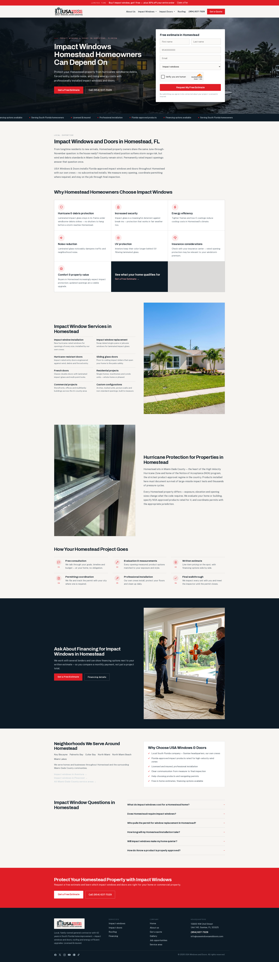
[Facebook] (55, 955)
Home (153, 923)
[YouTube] (69, 954)
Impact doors (115, 927)
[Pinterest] (74, 955)
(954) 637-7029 (197, 11)
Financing (113, 936)
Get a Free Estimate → (127, 279)
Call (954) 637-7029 (100, 90)
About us (154, 927)
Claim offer (182, 2)
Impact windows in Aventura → (70, 774)
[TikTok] (78, 955)
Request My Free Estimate (190, 87)
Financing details (97, 677)
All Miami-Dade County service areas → (75, 781)
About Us (130, 11)
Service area (156, 944)
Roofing (182, 11)
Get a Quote (216, 11)
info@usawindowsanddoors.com (207, 936)
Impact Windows (146, 11)
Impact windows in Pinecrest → (70, 778)
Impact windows (117, 923)
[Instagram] (64, 955)
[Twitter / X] (60, 955)
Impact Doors (166, 11)
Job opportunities (158, 940)
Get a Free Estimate (68, 90)
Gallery (153, 936)
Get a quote (156, 932)
